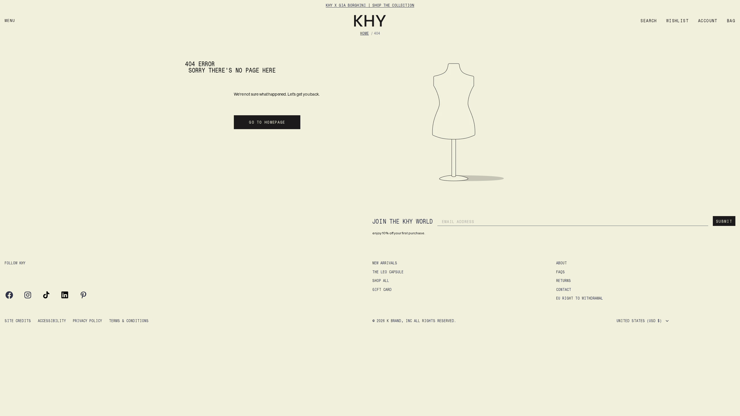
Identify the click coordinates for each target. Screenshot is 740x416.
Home (364, 33)
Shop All (380, 280)
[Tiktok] (46, 298)
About (561, 263)
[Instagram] (27, 298)
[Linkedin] (64, 298)
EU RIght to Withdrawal (579, 298)
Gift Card (382, 289)
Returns (563, 280)
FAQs (560, 272)
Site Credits (18, 320)
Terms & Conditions (129, 320)
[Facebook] (9, 298)
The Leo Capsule (388, 272)
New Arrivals (384, 263)
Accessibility (52, 320)
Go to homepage (267, 122)
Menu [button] (10, 20)
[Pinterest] (83, 298)
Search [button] (649, 20)
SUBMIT (724, 221)
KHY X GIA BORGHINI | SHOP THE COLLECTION (370, 5)
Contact (563, 289)
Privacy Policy (87, 320)
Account (708, 20)
